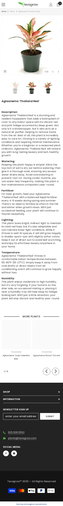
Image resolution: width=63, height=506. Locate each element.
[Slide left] (46, 371)
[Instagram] (14, 453)
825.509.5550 (16, 432)
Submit (50, 416)
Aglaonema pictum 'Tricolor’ (46, 355)
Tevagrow (16, 352)
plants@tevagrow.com (22, 438)
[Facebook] (6, 453)
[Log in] (51, 4)
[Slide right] (55, 371)
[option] (31, 45)
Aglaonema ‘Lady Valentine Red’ (16, 357)
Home (4, 11)
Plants (12, 11)
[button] (53, 71)
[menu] (3, 4)
